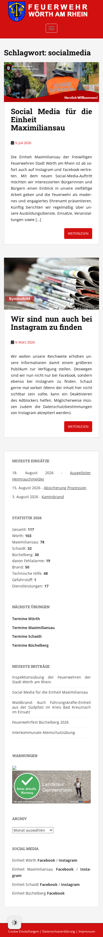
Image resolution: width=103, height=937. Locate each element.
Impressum (86, 931)
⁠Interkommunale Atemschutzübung (43, 732)
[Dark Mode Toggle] (14, 922)
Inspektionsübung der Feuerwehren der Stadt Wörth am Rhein (51, 679)
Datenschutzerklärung (58, 931)
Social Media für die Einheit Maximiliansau (50, 692)
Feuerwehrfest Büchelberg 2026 (40, 722)
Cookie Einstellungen (23, 931)
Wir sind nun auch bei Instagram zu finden (51, 323)
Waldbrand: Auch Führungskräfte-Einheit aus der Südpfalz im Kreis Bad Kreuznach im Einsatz (51, 707)
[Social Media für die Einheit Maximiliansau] (51, 82)
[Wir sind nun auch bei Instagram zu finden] (51, 284)
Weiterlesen (78, 233)
